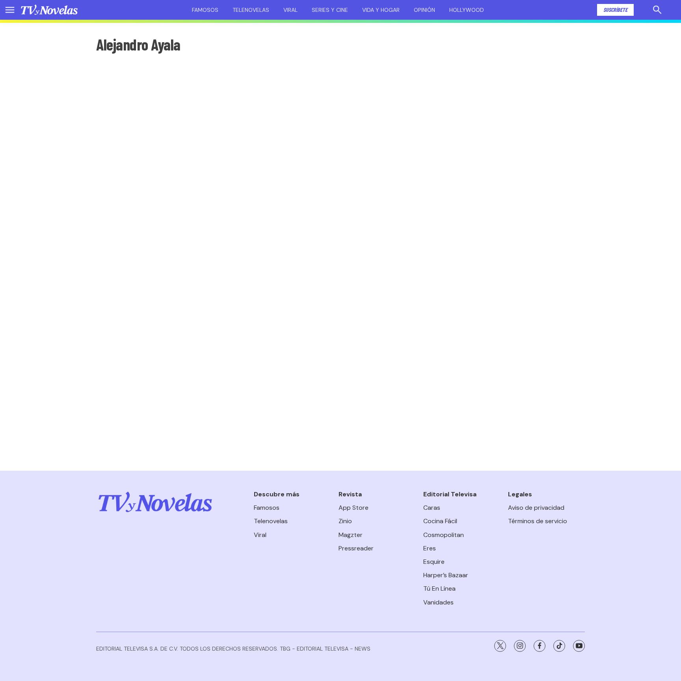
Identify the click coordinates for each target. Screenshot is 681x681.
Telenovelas (251, 9)
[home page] (49, 10)
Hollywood (466, 9)
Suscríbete (615, 9)
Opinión (424, 9)
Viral (290, 9)
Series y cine (330, 9)
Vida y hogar (381, 9)
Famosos (205, 9)
